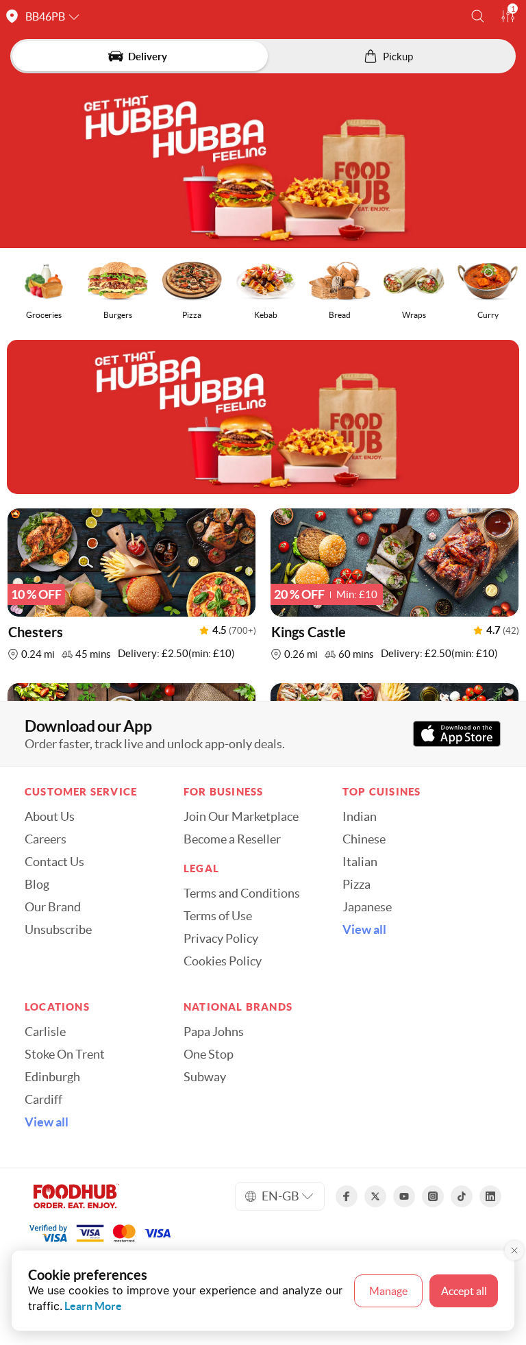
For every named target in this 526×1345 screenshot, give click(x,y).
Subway (205, 1077)
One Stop (209, 1054)
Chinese (364, 839)
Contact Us (54, 862)
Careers (45, 839)
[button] (477, 16)
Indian (359, 817)
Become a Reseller (232, 839)
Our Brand (53, 907)
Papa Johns (214, 1032)
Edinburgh (52, 1077)
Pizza (356, 884)
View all (364, 930)
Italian (359, 862)
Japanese (367, 907)
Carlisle (45, 1032)
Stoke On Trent (65, 1054)
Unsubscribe (58, 930)
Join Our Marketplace (241, 817)
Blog (37, 884)
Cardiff (43, 1100)
